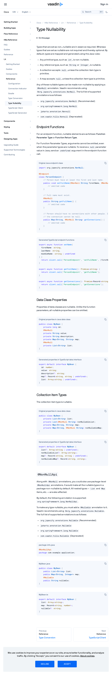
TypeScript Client (15, 108)
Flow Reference (11, 34)
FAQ (5, 45)
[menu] (5, 4)
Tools (6, 133)
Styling (7, 127)
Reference (8, 55)
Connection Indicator (17, 89)
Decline (45, 664)
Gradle (11, 94)
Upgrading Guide (11, 145)
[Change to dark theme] (106, 12)
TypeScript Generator (17, 113)
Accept (67, 664)
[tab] (51, 163)
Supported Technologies (14, 150)
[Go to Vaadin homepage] (55, 4)
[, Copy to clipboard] (105, 163)
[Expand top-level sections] (28, 19)
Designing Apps (10, 139)
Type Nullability (14, 103)
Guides (7, 50)
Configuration (14, 84)
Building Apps (10, 28)
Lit (5, 59)
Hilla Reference (10, 40)
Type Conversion (15, 98)
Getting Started (10, 22)
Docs (6, 12)
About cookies (87, 656)
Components (11, 74)
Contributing (9, 155)
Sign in (104, 4)
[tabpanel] (72, 199)
